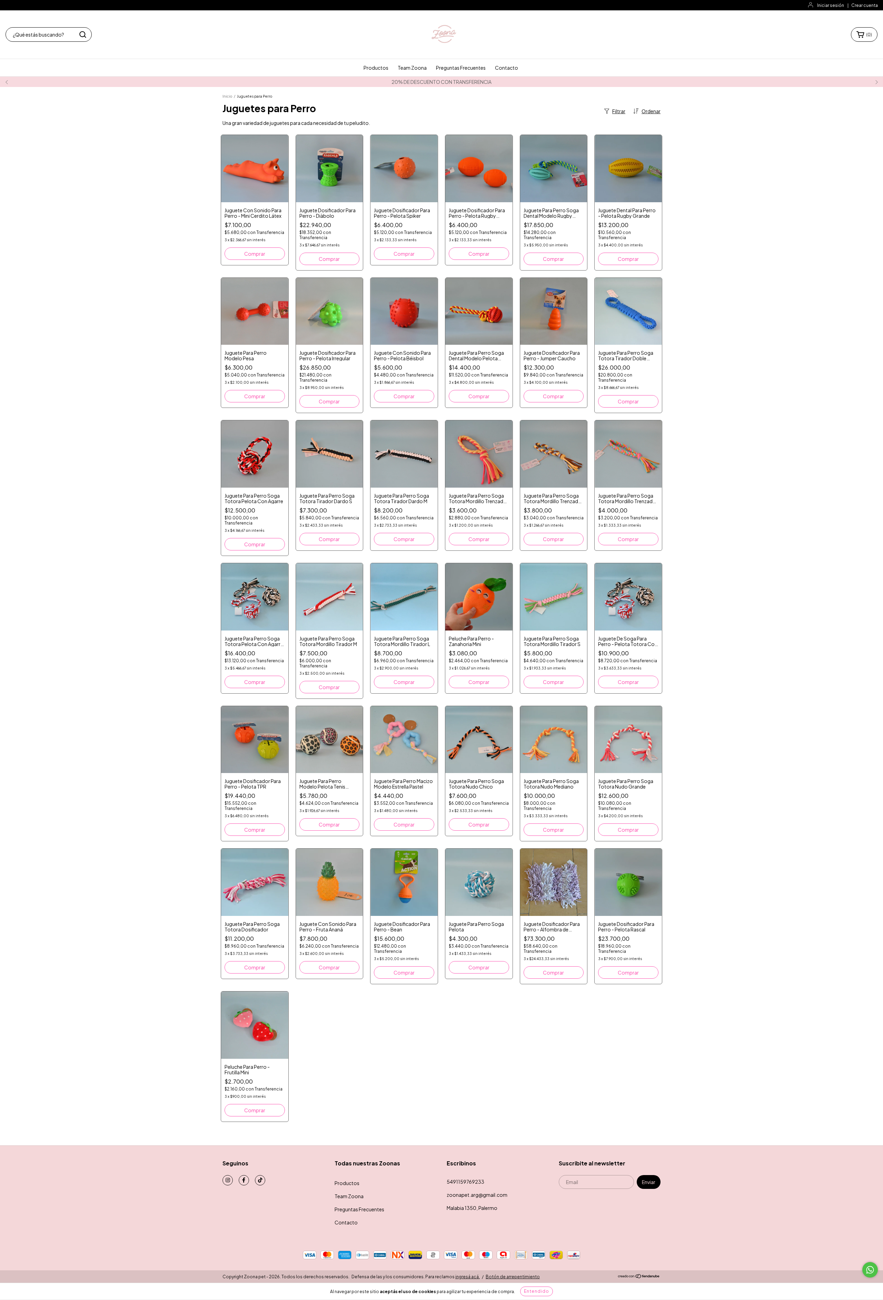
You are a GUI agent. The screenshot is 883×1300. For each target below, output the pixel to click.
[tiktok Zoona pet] (260, 1180)
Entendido (536, 1291)
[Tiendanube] (639, 1276)
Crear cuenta (864, 5)
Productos (376, 68)
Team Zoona (412, 68)
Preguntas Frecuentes (461, 68)
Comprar (329, 259)
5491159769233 (465, 1182)
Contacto (506, 68)
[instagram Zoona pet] (227, 1180)
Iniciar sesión (830, 5)
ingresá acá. (467, 1276)
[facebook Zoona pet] (244, 1180)
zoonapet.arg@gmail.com (477, 1195)
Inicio (227, 96)
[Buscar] (83, 34)
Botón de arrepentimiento (513, 1276)
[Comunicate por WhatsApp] (870, 1270)
